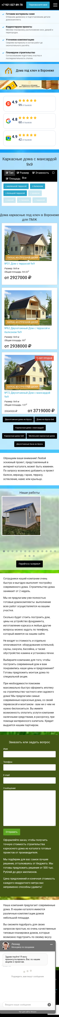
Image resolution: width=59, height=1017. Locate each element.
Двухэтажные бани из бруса (29, 444)
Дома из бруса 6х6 (45, 419)
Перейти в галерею (29, 563)
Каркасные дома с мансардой (29, 428)
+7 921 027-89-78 (12, 4)
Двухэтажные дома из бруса (18, 419)
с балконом (37, 186)
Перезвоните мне (38, 4)
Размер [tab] (24, 172)
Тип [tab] (10, 172)
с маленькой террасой (16, 186)
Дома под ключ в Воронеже (35, 70)
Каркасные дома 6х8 (14, 436)
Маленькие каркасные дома (42, 436)
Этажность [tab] (42, 172)
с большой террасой (15, 193)
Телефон (7, 762)
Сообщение (9, 788)
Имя (5, 749)
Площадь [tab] (14, 178)
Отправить (12, 832)
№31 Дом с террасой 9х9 (19, 263)
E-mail (6, 775)
